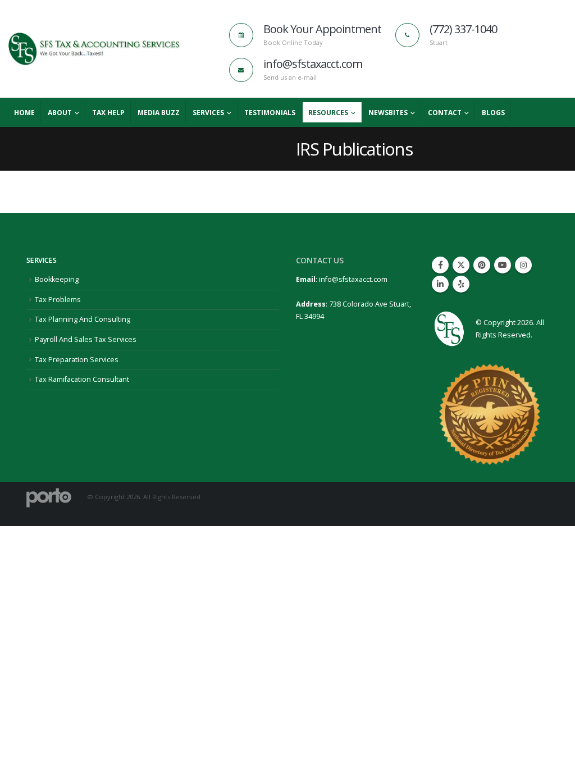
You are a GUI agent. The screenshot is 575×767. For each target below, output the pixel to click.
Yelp (461, 284)
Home (24, 112)
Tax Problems (58, 299)
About (60, 112)
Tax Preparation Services (76, 359)
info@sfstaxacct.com (353, 279)
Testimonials (269, 112)
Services (208, 112)
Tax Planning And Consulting (82, 319)
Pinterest (481, 265)
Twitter (461, 265)
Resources (328, 112)
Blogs (493, 112)
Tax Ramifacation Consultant (82, 379)
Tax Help (108, 112)
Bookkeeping (57, 279)
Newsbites (388, 112)
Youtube (502, 265)
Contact (445, 112)
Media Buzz (159, 112)
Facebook (440, 265)
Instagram (523, 265)
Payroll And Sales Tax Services (85, 339)
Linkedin (440, 284)
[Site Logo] (94, 49)
